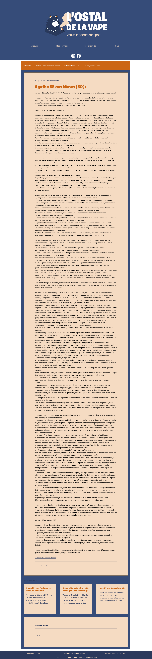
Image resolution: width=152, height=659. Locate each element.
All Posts (27, 66)
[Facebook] (79, 56)
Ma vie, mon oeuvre (92, 66)
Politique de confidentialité (115, 653)
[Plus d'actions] (115, 80)
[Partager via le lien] (47, 565)
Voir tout (125, 580)
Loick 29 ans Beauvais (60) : (112, 588)
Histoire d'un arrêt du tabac (48, 66)
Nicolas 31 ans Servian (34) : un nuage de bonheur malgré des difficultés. (76, 589)
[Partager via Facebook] (36, 565)
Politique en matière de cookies (76, 653)
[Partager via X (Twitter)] (41, 565)
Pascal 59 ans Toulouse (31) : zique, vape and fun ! (39, 589)
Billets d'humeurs (71, 66)
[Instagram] (73, 56)
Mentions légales (33, 653)
